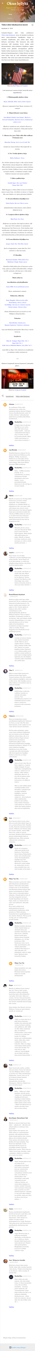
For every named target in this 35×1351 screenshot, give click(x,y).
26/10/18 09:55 (17, 985)
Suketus (11, 495)
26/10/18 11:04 (27, 923)
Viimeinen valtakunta (23, 325)
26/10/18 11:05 (27, 845)
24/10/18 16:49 (19, 716)
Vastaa (11, 445)
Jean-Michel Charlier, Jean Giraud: (14, 117)
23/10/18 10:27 (27, 568)
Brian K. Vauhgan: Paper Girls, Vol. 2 (18, 341)
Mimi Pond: (17, 219)
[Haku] (32, 4)
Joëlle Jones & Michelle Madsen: (12, 345)
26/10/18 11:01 (27, 1016)
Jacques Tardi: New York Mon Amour (17, 244)
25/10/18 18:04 (23, 879)
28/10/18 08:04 (18, 1209)
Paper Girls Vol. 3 (17, 343)
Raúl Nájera (16, 86)
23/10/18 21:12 (18, 670)
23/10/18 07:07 (14, 596)
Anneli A (12, 552)
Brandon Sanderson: (11, 325)
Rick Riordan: (13, 323)
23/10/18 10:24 (27, 525)
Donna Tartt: (16, 185)
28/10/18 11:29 (27, 1230)
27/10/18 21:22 (19, 965)
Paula (10, 1065)
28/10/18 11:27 (27, 1158)
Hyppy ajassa (23, 262)
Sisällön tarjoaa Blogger (18, 1347)
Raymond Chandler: (12, 259)
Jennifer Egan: (12, 183)
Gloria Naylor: (10, 203)
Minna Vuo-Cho (14, 879)
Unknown (12, 716)
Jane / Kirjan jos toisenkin (17, 1260)
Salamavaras (22, 323)
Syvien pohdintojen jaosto (21, 287)
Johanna (11, 404)
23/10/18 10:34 (27, 635)
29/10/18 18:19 (27, 1276)
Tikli (21, 185)
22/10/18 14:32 (27, 422)
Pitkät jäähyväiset (23, 259)
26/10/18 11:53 (17, 1065)
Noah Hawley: (13, 302)
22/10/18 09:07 (22, 450)
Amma (11, 1209)
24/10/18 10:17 (27, 688)
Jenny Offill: (10, 287)
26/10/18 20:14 (27, 1088)
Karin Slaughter (10, 300)
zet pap (16, 390)
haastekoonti (9, 396)
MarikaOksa (18, 422)
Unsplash (25, 86)
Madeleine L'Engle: (13, 262)
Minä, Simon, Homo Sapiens (22, 101)
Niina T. (11, 670)
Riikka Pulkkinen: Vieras (17, 158)
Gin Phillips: (17, 305)
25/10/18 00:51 (17, 818)
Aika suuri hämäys (21, 183)
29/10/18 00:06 (14, 1262)
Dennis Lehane (12, 307)
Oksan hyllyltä (17, 4)
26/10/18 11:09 (27, 760)
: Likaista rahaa (22, 307)
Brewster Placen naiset (21, 203)
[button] (32, 25)
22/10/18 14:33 (27, 468)
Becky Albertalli (8, 101)
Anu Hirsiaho (13, 450)
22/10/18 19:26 (19, 552)
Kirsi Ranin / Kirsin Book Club (18, 1118)
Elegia (11, 985)
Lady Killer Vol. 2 (27, 345)
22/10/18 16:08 (18, 495)
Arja (10, 818)
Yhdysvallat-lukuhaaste (8, 35)
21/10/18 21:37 (19, 404)
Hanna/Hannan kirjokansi (17, 594)
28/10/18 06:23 (14, 1120)
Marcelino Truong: (18, 142)
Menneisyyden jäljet (22, 300)
